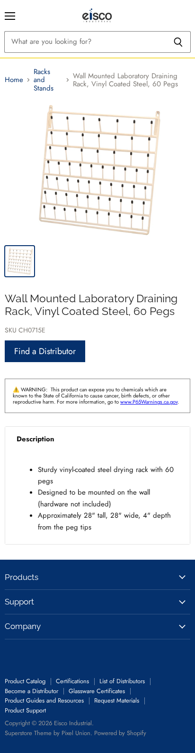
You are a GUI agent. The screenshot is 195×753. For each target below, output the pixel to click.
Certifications (72, 681)
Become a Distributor (31, 691)
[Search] (178, 42)
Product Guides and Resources (44, 700)
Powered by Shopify (120, 732)
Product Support (25, 710)
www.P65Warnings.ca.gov (148, 401)
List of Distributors (122, 681)
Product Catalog (25, 681)
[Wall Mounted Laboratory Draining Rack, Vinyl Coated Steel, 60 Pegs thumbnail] (19, 261)
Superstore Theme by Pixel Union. (48, 732)
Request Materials (116, 700)
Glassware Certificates (97, 691)
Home (14, 80)
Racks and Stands (43, 80)
